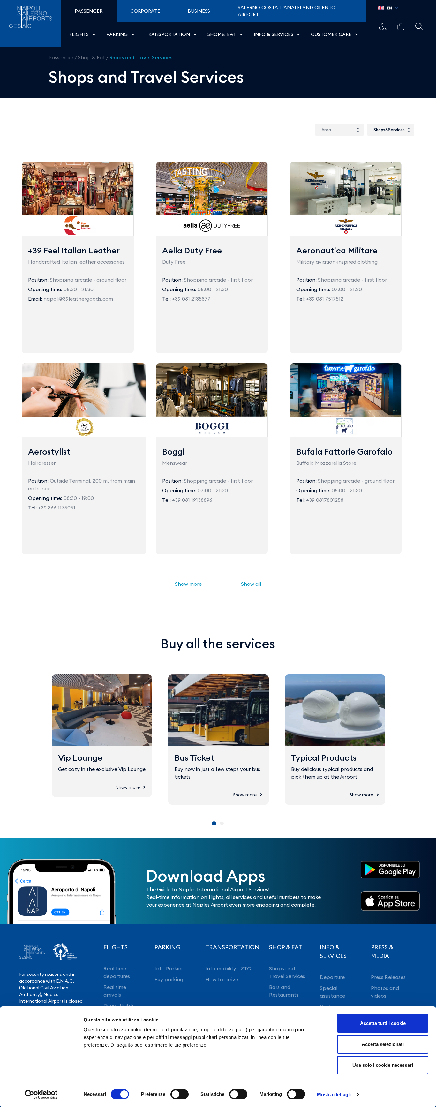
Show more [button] (128, 787)
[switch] (179, 1094)
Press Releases (388, 977)
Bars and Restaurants (283, 991)
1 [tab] (214, 823)
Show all (251, 584)
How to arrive (221, 979)
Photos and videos (385, 992)
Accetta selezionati (383, 1044)
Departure (332, 977)
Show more (188, 584)
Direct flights (118, 1005)
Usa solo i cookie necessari (382, 1065)
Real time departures (116, 972)
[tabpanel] (102, 735)
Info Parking (169, 968)
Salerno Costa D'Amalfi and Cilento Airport (286, 11)
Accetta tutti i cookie (383, 1023)
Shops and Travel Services (140, 57)
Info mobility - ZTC (228, 968)
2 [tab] (222, 823)
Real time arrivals (114, 991)
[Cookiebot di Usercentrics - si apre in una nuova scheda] (41, 1094)
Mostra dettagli (334, 1094)
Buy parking (168, 979)
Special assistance (332, 992)
